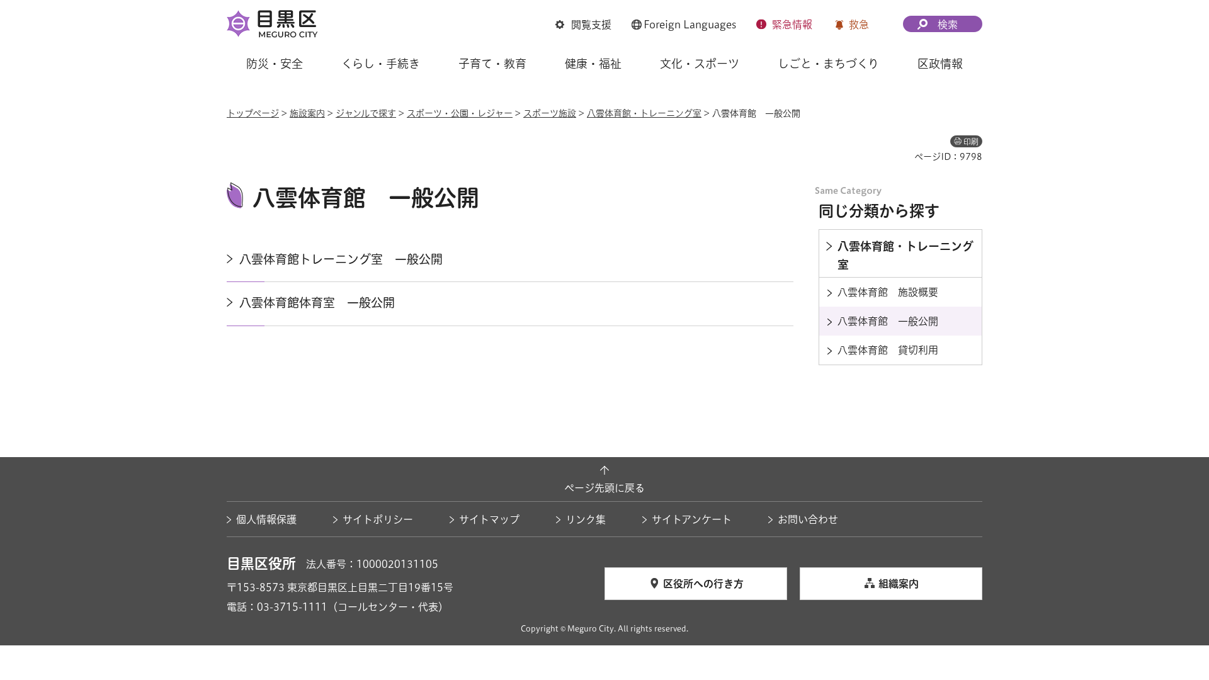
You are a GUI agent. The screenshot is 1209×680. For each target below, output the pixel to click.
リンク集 (585, 519)
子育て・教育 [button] (492, 63)
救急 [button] (859, 25)
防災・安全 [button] (274, 63)
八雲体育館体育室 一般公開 (317, 303)
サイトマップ (489, 519)
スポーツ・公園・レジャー (460, 113)
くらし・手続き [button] (380, 63)
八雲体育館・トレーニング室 (644, 113)
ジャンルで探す (366, 113)
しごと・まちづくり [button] (828, 63)
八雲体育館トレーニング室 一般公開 (341, 259)
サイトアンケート (692, 519)
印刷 (971, 141)
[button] (583, 25)
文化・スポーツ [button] (699, 63)
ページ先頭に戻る (604, 488)
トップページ (253, 113)
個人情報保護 (266, 519)
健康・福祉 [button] (593, 63)
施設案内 (307, 113)
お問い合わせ (808, 519)
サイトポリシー (378, 519)
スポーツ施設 (549, 113)
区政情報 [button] (940, 63)
